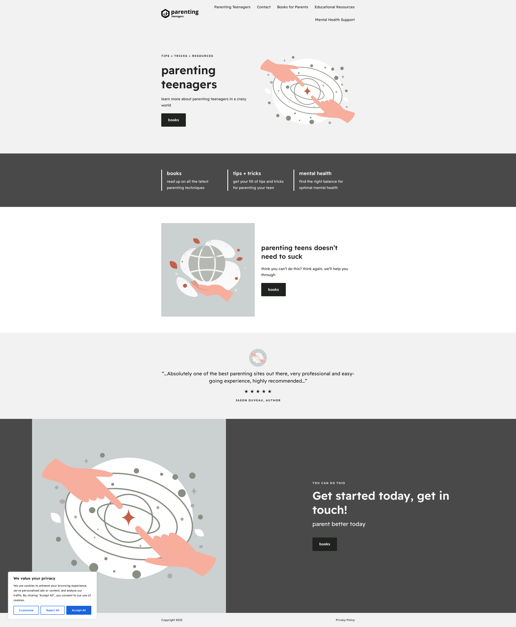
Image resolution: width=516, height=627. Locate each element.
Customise (26, 610)
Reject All (52, 610)
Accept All (79, 610)
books (173, 120)
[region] (52, 595)
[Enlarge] (221, 424)
